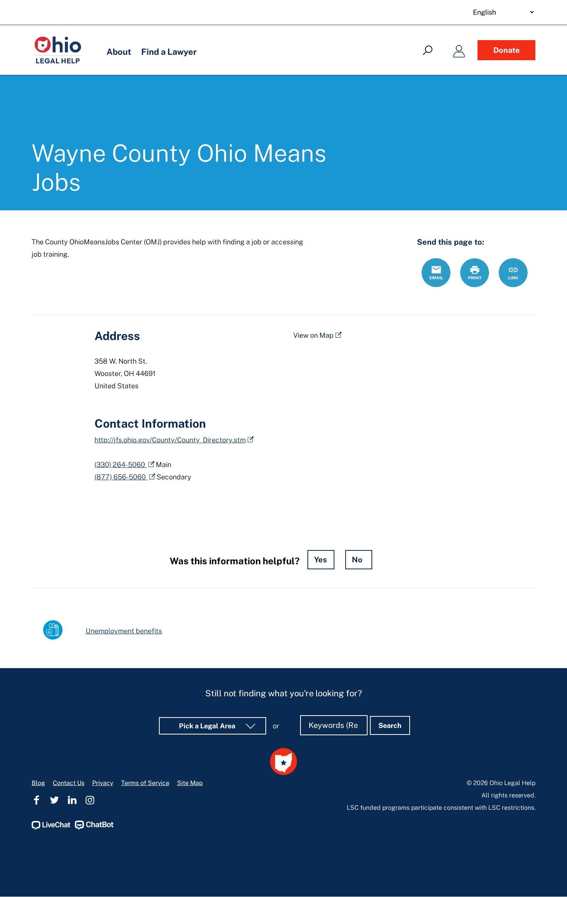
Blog (38, 783)
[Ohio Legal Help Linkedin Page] (72, 800)
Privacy (102, 783)
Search (390, 725)
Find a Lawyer (169, 52)
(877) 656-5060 (120, 477)
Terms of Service (145, 783)
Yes (320, 559)
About (118, 52)
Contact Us (68, 783)
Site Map (190, 783)
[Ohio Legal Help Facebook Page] (37, 800)
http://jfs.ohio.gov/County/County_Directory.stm (170, 440)
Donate (506, 50)
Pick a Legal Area (208, 726)
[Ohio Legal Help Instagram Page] (90, 800)
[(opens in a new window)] (51, 827)
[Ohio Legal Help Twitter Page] (54, 800)
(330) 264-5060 (120, 464)
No (357, 559)
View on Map (313, 335)
